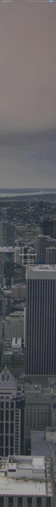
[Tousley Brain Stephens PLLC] (7, 1)
